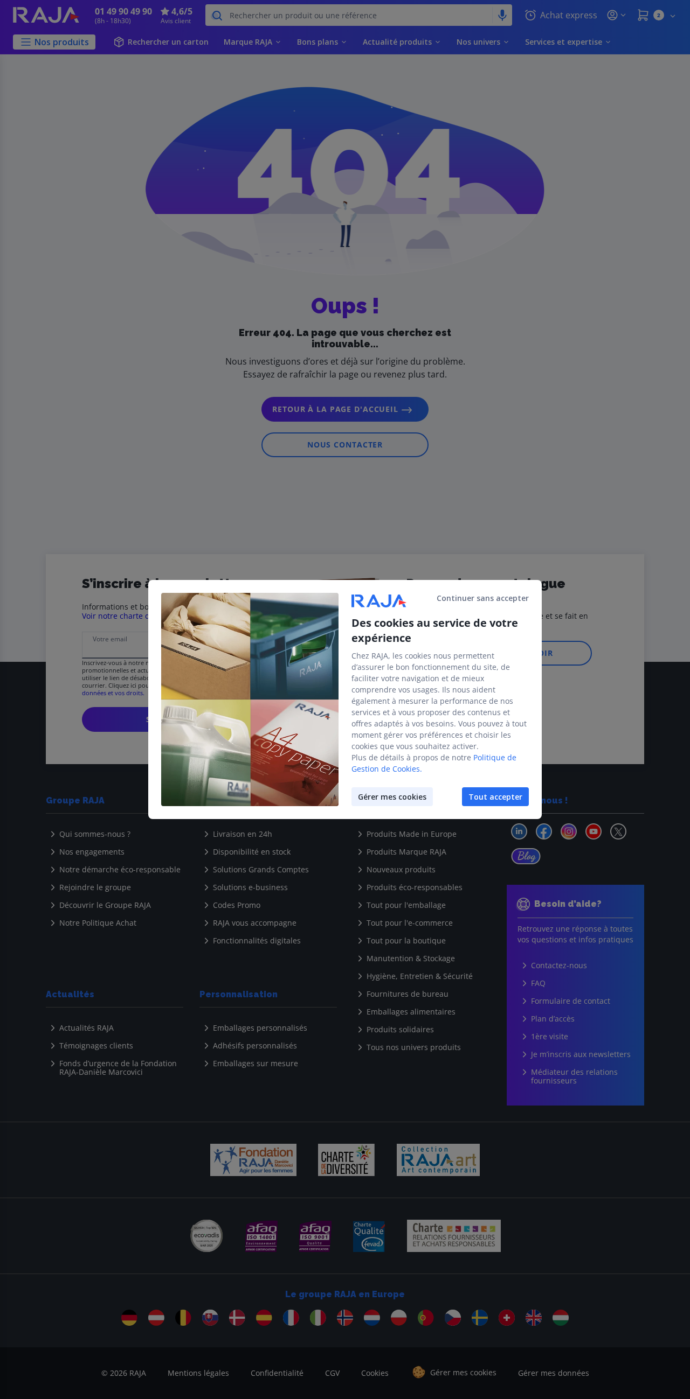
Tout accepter (495, 797)
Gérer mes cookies (392, 797)
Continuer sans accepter (483, 598)
